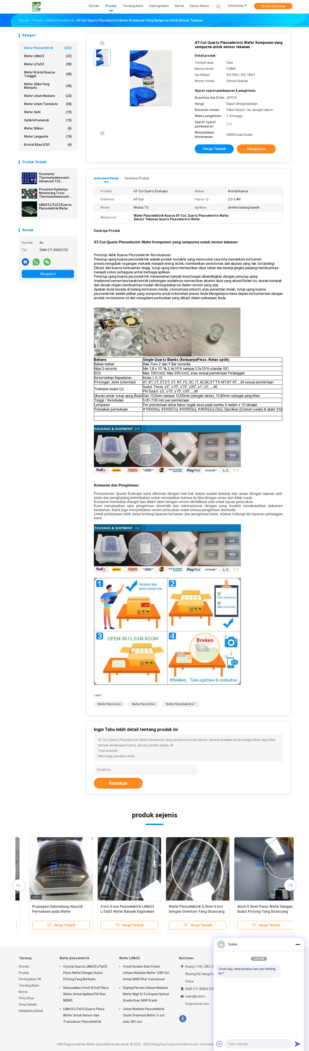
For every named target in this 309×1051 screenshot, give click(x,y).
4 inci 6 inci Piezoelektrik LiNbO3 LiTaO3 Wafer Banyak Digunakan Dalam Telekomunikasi (117, 911)
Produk (24, 973)
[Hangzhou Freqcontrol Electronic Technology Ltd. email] (25, 261)
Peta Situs (26, 998)
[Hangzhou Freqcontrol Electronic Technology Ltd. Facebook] (182, 1019)
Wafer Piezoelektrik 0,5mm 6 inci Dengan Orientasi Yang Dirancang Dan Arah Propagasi (186, 911)
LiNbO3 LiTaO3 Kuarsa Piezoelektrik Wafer (55, 206)
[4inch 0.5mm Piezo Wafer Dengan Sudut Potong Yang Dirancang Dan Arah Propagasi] (255, 869)
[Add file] (219, 1044)
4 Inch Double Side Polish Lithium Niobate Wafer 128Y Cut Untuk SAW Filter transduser (146, 973)
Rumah (24, 966)
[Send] (297, 1044)
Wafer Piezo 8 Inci (143, 704)
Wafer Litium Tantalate (48, 104)
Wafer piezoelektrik (48, 48)
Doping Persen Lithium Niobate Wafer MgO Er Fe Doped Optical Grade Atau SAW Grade (146, 994)
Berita (23, 992)
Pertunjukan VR (30, 979)
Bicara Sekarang (273, 6)
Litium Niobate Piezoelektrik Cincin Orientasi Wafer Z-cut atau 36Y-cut (144, 1015)
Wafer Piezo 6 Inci (109, 704)
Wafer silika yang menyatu (48, 85)
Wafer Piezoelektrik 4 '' (181, 704)
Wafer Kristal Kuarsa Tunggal (48, 74)
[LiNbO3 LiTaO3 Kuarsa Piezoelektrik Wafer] (29, 209)
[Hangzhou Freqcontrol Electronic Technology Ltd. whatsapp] (36, 261)
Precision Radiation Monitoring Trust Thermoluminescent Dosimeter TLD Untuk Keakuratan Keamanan (55, 193)
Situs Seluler (28, 1004)
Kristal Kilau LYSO (48, 144)
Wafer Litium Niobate (48, 96)
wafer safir (48, 112)
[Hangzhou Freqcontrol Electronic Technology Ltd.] (36, 6)
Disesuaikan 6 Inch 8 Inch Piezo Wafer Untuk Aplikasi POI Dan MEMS (86, 994)
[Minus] (297, 944)
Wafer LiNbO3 (48, 56)
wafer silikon (48, 128)
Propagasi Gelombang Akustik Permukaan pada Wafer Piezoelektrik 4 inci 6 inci (47, 911)
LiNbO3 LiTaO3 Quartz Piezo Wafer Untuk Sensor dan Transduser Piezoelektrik (84, 1015)
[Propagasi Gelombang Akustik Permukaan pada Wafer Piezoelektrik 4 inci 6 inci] (50, 869)
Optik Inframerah (48, 120)
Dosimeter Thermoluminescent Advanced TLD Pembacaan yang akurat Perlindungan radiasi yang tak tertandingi (54, 177)
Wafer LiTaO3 (48, 64)
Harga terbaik (214, 149)
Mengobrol (48, 274)
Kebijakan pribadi (31, 1011)
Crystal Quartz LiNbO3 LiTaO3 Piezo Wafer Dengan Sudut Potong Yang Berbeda (85, 973)
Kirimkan (118, 783)
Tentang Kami (29, 985)
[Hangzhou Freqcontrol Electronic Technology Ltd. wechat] (47, 261)
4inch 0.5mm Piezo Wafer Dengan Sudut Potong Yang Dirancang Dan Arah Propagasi (254, 911)
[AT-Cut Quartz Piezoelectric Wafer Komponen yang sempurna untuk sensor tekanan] (151, 78)
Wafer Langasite (48, 136)
